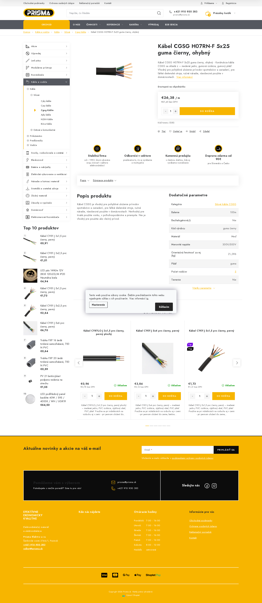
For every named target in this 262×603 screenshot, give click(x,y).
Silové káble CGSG (225, 204)
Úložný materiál (39, 195)
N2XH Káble (47, 119)
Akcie (34, 46)
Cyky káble (46, 101)
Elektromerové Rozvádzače (45, 217)
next (236, 362)
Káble (32, 88)
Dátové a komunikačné (44, 129)
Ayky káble (46, 114)
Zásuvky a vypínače (41, 202)
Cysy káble (46, 105)
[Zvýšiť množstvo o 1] (175, 111)
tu (147, 298)
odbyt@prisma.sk (33, 548)
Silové (36, 95)
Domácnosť (37, 210)
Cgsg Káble (47, 110)
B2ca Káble (46, 123)
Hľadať (159, 13)
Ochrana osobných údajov (61, 3)
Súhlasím (164, 307)
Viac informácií (184, 77)
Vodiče (33, 145)
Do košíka (207, 111)
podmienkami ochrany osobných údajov (192, 458)
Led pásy (36, 60)
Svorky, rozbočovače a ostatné (47, 153)
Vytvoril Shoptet (133, 595)
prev (78, 362)
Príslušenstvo (36, 136)
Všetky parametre (201, 288)
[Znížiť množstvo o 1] (165, 111)
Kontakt (107, 3)
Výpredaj (36, 53)
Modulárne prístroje (41, 67)
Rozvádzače (37, 75)
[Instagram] (214, 485)
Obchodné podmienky (33, 3)
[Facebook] (207, 485)
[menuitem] (46, 24)
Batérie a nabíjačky (41, 167)
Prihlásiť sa (226, 449)
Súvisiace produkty (103, 180)
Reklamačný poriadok (89, 3)
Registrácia (231, 3)
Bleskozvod (37, 160)
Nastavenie (98, 305)
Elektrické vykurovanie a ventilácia (48, 174)
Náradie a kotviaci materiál (45, 181)
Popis (83, 180)
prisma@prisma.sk (127, 482)
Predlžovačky (36, 140)
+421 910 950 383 (185, 11)
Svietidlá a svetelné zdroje (45, 188)
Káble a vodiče (39, 82)
